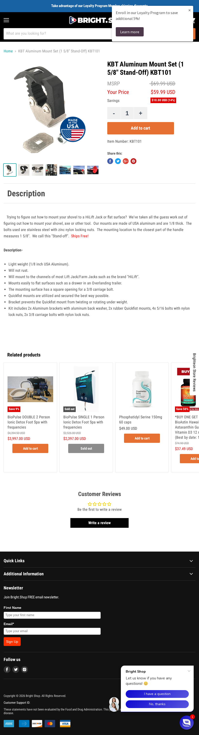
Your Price (118, 92)
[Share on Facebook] (110, 161)
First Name (12, 608)
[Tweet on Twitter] (118, 161)
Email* (9, 624)
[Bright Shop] (99, 20)
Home (8, 51)
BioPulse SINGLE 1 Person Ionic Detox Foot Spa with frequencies (83, 422)
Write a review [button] (99, 522)
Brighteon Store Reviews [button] (194, 372)
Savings (113, 101)
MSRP (113, 84)
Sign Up (12, 642)
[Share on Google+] (126, 161)
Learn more (129, 31)
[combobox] (93, 33)
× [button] (189, 10)
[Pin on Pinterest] (133, 161)
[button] (187, 723)
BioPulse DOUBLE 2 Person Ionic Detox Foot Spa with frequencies (29, 422)
